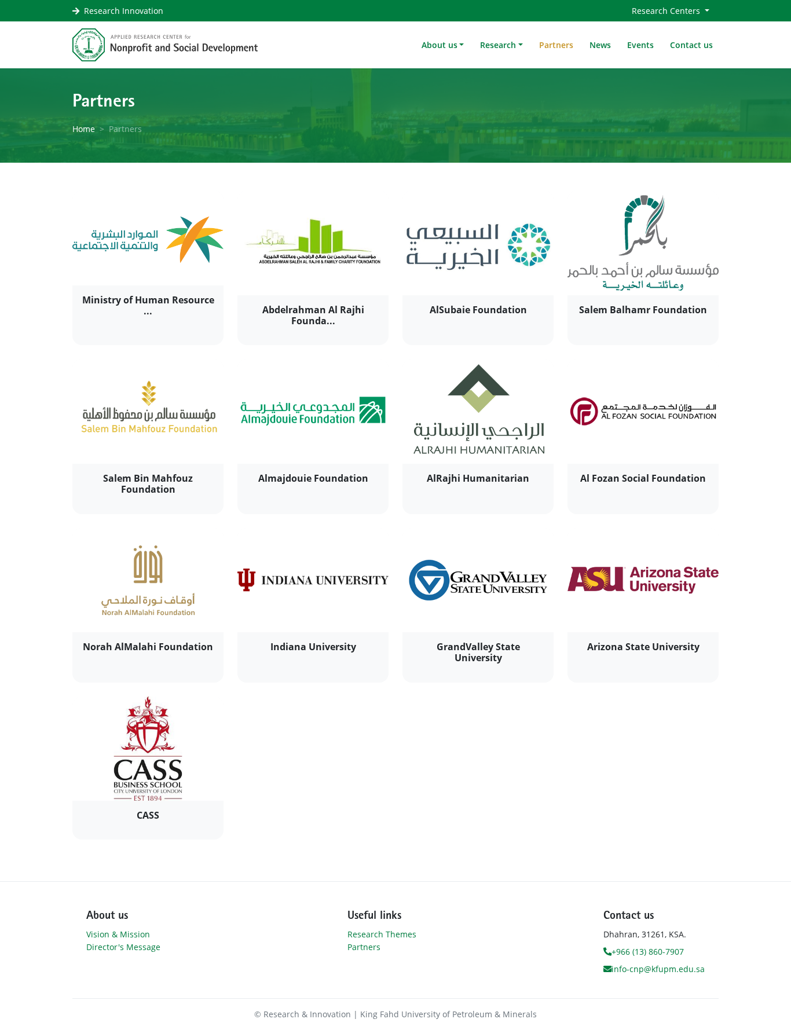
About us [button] (439, 44)
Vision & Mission (118, 934)
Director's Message (123, 946)
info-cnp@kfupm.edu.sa (658, 968)
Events (640, 44)
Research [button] (498, 44)
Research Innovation (123, 10)
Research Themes (381, 934)
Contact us (691, 44)
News (600, 44)
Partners (556, 44)
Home (83, 128)
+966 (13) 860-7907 (647, 951)
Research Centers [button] (667, 10)
